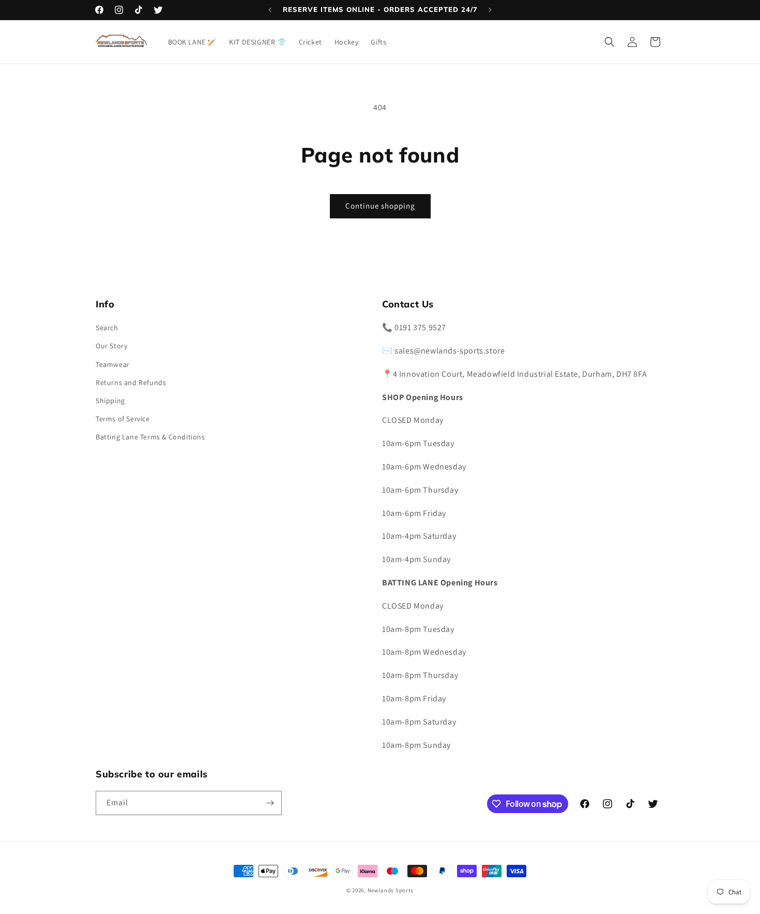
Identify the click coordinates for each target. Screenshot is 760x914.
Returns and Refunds (131, 382)
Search (107, 327)
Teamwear (113, 364)
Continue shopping (380, 206)
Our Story (111, 345)
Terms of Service (123, 418)
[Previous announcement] (270, 10)
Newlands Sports (391, 890)
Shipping (110, 400)
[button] (609, 42)
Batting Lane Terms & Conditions (150, 436)
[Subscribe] (270, 803)
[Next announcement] (490, 10)
